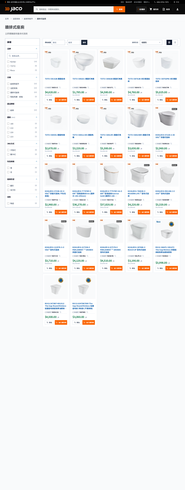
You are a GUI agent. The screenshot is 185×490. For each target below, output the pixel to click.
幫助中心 (147, 2)
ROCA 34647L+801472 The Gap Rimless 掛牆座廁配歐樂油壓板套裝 (166, 249)
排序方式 (135, 42)
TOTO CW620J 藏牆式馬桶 (83, 79)
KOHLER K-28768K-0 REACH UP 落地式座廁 (137, 248)
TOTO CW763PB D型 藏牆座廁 (166, 80)
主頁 (7, 18)
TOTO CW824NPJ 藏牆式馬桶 (139, 136)
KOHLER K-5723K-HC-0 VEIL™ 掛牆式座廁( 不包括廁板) (55, 193)
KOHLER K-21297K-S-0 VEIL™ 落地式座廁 (54, 248)
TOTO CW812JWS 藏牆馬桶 (82, 136)
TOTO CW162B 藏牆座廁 (55, 79)
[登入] (177, 9)
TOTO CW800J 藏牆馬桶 (55, 135)
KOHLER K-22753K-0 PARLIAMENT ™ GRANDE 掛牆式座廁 (82, 249)
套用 (84, 42)
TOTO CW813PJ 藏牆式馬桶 (110, 136)
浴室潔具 (16, 18)
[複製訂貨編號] (60, 87)
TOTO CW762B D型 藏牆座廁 (139, 80)
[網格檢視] (169, 42)
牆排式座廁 (41, 18)
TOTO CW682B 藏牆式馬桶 (111, 79)
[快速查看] (66, 58)
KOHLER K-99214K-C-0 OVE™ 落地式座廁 (165, 192)
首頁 (122, 2)
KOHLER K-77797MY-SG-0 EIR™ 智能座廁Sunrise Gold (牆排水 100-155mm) (111, 194)
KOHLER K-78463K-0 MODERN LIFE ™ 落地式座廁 (138, 193)
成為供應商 (138, 2)
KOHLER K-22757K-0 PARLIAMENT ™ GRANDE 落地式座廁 (110, 249)
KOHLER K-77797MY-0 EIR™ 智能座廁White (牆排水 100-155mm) (83, 193)
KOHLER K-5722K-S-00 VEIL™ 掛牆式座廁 (165, 136)
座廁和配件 (28, 18)
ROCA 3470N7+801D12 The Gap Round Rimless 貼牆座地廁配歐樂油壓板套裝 (55, 306)
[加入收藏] (66, 52)
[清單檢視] (175, 42)
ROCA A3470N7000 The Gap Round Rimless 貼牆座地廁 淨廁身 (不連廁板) (83, 306)
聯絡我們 (129, 2)
